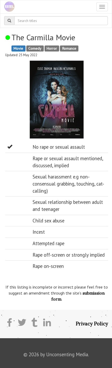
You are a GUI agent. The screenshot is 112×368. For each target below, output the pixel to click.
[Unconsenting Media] (7, 6)
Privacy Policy (92, 323)
